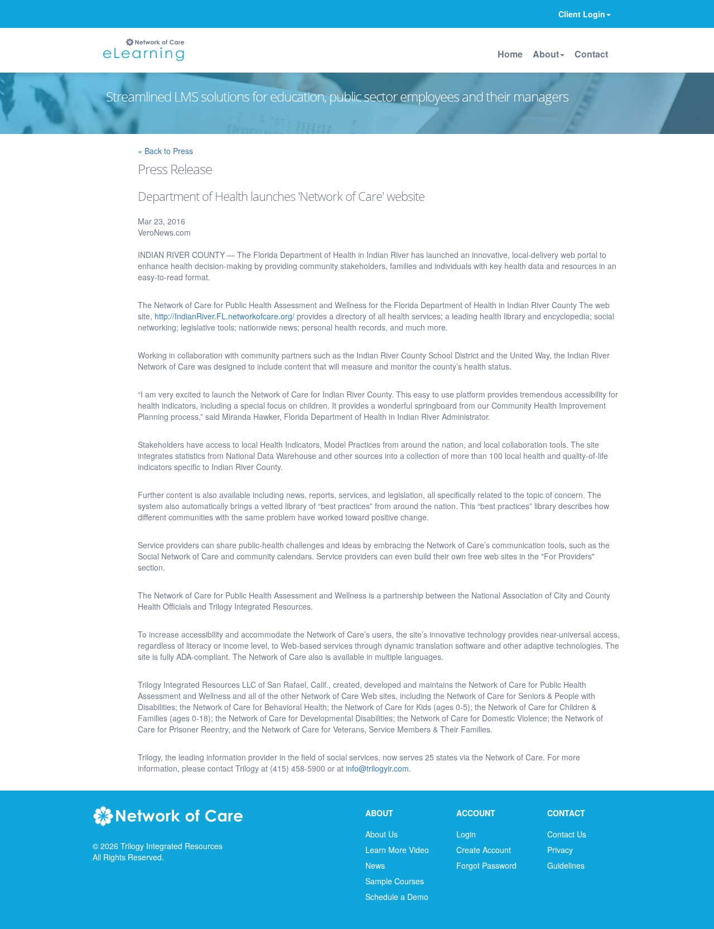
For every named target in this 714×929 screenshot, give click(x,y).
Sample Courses (394, 881)
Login (466, 834)
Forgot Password (486, 865)
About (546, 53)
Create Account (483, 849)
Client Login (581, 14)
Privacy (560, 849)
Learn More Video (397, 849)
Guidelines (566, 865)
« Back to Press (165, 150)
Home (510, 53)
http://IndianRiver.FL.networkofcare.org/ (225, 316)
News (375, 865)
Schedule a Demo (396, 896)
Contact (591, 53)
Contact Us (566, 834)
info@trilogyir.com (377, 768)
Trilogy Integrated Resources (171, 845)
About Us (381, 834)
